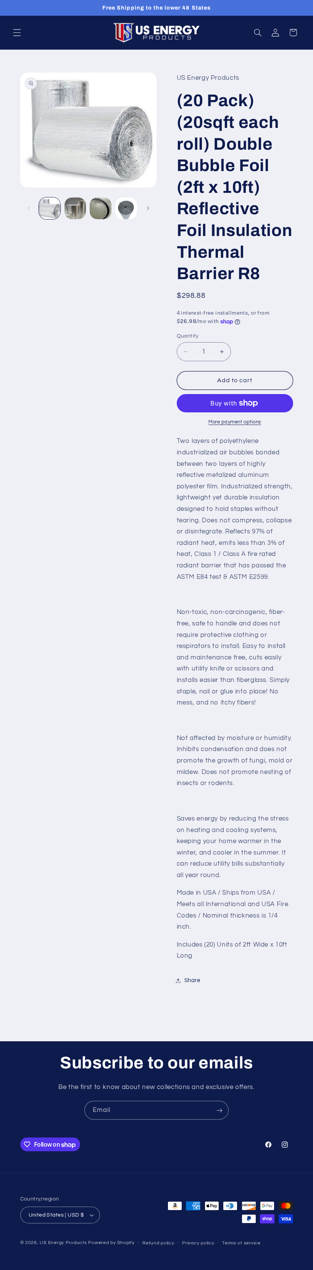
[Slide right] (148, 208)
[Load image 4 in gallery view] (126, 208)
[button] (17, 32)
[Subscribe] (219, 1110)
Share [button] (192, 980)
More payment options (234, 422)
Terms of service (241, 1243)
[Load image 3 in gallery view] (100, 208)
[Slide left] (28, 208)
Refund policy (158, 1243)
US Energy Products (63, 1243)
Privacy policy (198, 1243)
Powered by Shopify (111, 1243)
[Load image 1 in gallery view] (49, 208)
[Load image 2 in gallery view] (75, 208)
